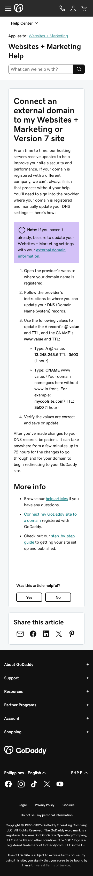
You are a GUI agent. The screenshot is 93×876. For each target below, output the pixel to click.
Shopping (12, 732)
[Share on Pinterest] (71, 633)
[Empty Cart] (84, 8)
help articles (57, 498)
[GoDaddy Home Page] (25, 750)
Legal (23, 805)
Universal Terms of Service (50, 865)
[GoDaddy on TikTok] (34, 787)
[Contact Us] (62, 8)
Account (11, 718)
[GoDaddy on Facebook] (8, 787)
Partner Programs (20, 705)
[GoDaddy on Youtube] (60, 787)
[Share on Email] (20, 633)
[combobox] (41, 69)
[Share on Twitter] (58, 633)
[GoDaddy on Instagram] (21, 787)
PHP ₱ (77, 773)
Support (11, 678)
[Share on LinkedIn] (46, 633)
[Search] (79, 69)
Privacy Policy (44, 805)
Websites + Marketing (48, 36)
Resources (13, 691)
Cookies (68, 805)
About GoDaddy (18, 664)
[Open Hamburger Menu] (6, 8)
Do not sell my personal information (47, 815)
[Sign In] (73, 8)
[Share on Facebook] (33, 633)
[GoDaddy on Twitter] (47, 787)
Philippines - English (22, 773)
